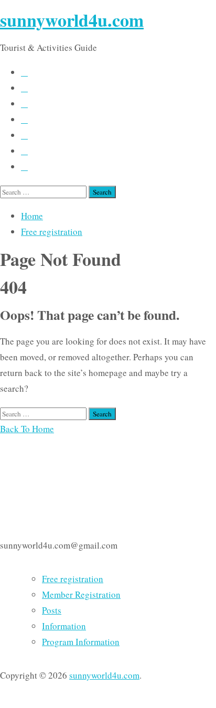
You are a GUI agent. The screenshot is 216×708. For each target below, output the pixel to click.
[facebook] (24, 72)
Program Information (81, 642)
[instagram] (24, 135)
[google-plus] (24, 167)
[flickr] (24, 104)
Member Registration (81, 594)
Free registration (51, 232)
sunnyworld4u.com (72, 20)
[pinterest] (24, 151)
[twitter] (24, 88)
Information (64, 626)
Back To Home (27, 429)
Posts (51, 610)
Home (32, 216)
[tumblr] (24, 119)
